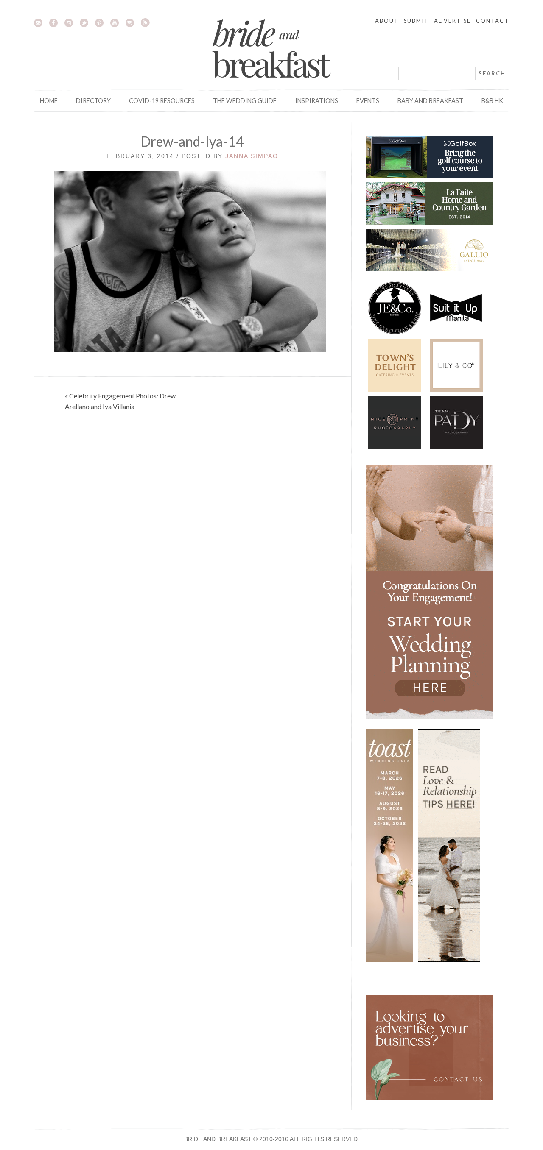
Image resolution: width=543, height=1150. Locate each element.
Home (49, 100)
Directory (93, 100)
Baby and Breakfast (430, 100)
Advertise (452, 20)
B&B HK (492, 100)
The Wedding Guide (245, 100)
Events (367, 100)
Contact (492, 20)
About (387, 20)
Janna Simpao (251, 156)
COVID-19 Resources (162, 100)
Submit (416, 20)
